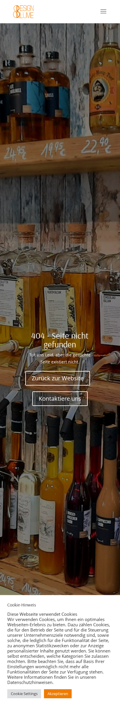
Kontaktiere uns (60, 398)
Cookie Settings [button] (24, 693)
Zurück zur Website (58, 378)
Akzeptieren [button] (57, 693)
